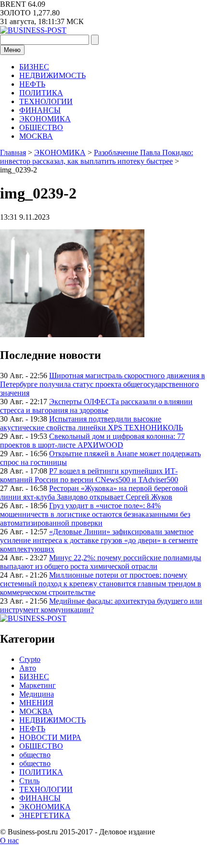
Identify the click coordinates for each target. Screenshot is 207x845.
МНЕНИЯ (36, 703)
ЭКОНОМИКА (45, 119)
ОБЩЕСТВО (41, 127)
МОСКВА (36, 136)
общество (35, 755)
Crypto (29, 659)
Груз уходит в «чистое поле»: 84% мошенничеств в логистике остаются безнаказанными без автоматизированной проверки (95, 514)
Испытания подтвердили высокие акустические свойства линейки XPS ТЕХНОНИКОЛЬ (91, 423)
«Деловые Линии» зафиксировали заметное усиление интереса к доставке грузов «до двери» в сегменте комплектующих (99, 540)
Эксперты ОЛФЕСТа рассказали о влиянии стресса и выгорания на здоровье (96, 405)
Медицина (36, 694)
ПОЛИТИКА (41, 93)
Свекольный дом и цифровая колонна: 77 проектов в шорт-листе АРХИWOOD (92, 440)
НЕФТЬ (32, 84)
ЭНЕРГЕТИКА (44, 815)
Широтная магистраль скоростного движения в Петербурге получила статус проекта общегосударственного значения (102, 384)
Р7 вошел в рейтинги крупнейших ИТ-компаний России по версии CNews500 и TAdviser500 (89, 475)
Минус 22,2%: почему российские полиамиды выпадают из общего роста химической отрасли (100, 562)
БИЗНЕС (34, 67)
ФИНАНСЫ (40, 110)
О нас (9, 840)
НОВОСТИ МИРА (50, 737)
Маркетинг (37, 685)
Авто (27, 668)
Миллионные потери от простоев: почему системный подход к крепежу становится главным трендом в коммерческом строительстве (100, 583)
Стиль (29, 781)
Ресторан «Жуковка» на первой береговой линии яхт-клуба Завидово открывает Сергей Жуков (94, 492)
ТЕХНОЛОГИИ (46, 101)
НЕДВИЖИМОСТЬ (52, 75)
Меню (12, 49)
